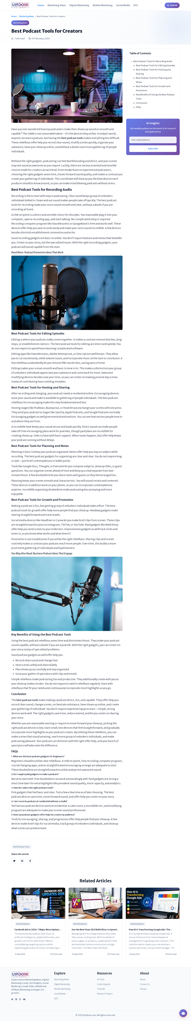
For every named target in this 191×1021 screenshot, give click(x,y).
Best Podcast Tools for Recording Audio (152, 61)
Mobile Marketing (103, 5)
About (143, 979)
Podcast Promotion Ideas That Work (43, 252)
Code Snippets (103, 984)
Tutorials (101, 989)
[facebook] (30, 861)
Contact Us (145, 984)
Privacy (143, 989)
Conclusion (141, 103)
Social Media (123, 5)
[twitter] (14, 861)
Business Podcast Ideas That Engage (52, 553)
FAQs (138, 107)
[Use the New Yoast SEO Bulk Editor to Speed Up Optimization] (95, 903)
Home (40, 5)
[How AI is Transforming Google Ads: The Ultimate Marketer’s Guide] (153, 903)
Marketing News (57, 5)
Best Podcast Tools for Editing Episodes (155, 65)
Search (173, 5)
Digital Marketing (79, 5)
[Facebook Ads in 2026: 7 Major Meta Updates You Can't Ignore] (38, 903)
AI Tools (100, 979)
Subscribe (153, 148)
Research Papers (105, 994)
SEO (135, 5)
